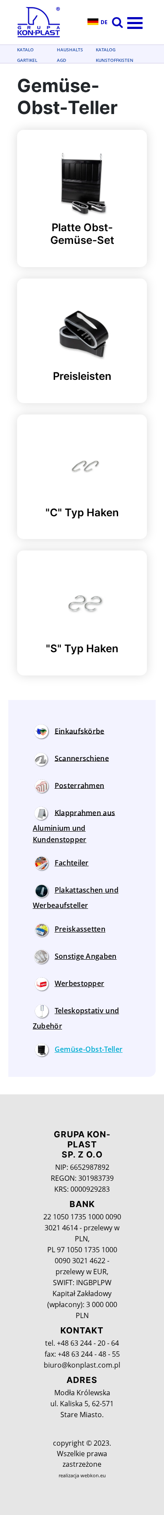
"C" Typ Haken (82, 512)
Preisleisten (82, 376)
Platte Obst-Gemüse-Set (82, 234)
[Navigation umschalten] (36, 718)
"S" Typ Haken (82, 648)
